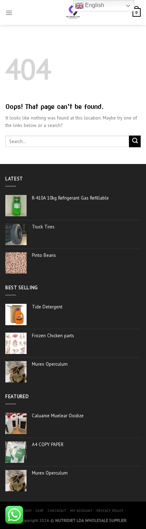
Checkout (57, 510)
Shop (27, 510)
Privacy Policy (110, 510)
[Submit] (135, 141)
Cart (40, 510)
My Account (81, 510)
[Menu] (8, 12)
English (94, 5)
